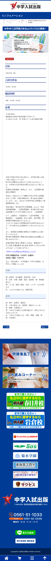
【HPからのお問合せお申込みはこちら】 (21, 252)
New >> (45, 327)
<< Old (6, 327)
